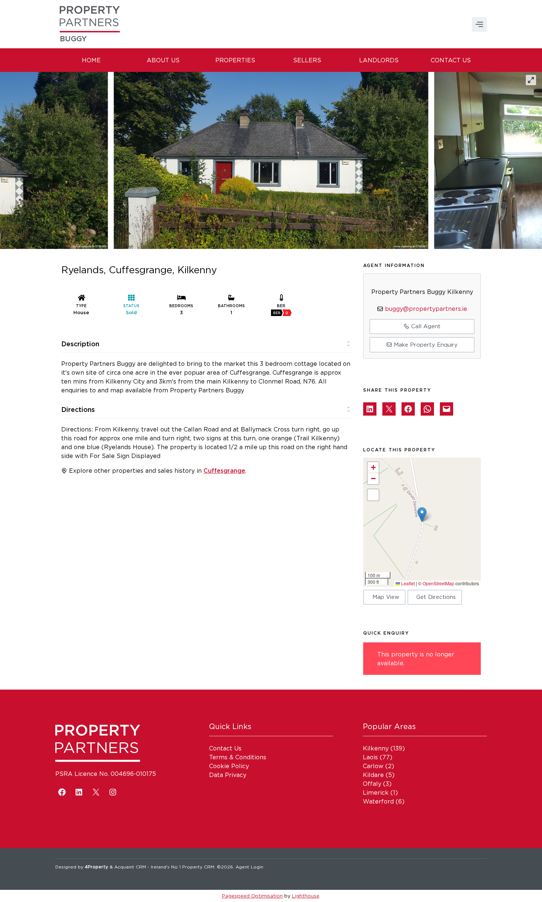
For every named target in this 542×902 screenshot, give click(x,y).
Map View (385, 597)
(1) (380, 792)
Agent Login (249, 866)
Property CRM (198, 866)
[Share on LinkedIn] (369, 409)
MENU (479, 24)
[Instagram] (112, 792)
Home (91, 60)
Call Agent (425, 326)
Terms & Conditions (237, 757)
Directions (78, 409)
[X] (96, 792)
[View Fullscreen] (373, 494)
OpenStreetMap (438, 583)
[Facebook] (62, 792)
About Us (163, 60)
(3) (377, 783)
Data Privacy (227, 774)
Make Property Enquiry (425, 344)
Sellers (307, 60)
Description (80, 343)
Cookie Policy (229, 766)
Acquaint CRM (130, 866)
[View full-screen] (531, 80)
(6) (383, 801)
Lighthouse (305, 895)
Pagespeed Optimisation (252, 895)
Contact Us (451, 60)
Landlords (379, 60)
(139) (384, 748)
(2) (378, 766)
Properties (235, 60)
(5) (379, 774)
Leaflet (407, 583)
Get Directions (436, 597)
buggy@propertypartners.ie (426, 308)
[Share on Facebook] (408, 409)
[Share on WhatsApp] (427, 409)
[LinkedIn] (79, 792)
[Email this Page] (389, 409)
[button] (422, 514)
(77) (377, 757)
